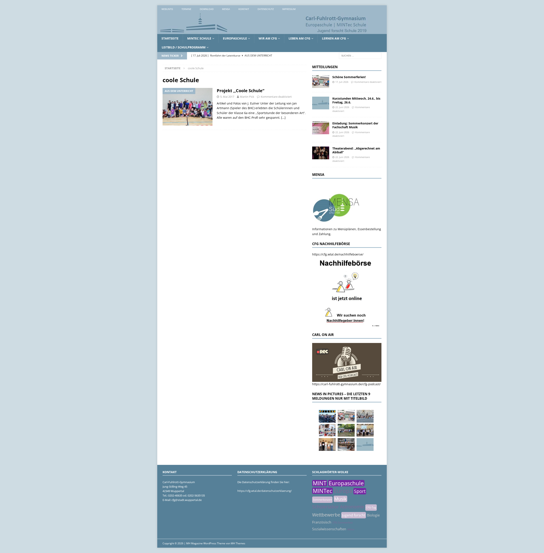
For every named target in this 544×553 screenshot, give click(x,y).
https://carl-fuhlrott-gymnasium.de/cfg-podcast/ (346, 384)
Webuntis (167, 9)
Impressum (289, 9)
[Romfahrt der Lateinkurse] (365, 416)
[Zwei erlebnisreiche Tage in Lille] (346, 430)
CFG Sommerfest (342, 522)
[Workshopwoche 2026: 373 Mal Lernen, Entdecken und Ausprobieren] (327, 430)
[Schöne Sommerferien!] (320, 81)
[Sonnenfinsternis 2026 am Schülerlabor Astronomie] (327, 416)
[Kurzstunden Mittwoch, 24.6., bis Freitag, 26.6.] (320, 103)
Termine (186, 9)
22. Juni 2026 (342, 107)
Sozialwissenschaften (329, 529)
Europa (343, 490)
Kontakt (243, 9)
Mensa (226, 9)
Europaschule (235, 38)
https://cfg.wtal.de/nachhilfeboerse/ (337, 254)
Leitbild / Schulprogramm (183, 47)
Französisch (321, 522)
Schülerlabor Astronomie (338, 506)
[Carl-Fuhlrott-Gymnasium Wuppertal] (263, 32)
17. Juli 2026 (341, 81)
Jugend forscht (353, 515)
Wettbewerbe (326, 514)
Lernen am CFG (334, 38)
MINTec (322, 491)
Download (207, 9)
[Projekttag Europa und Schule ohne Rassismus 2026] (346, 444)
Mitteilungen (325, 67)
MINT (319, 483)
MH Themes (238, 543)
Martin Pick (247, 97)
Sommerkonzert (322, 499)
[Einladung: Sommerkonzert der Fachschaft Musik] (320, 127)
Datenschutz (266, 9)
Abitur (350, 529)
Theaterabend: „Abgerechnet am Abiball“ (356, 150)
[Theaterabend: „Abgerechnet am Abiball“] (320, 153)
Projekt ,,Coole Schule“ (240, 90)
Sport (360, 491)
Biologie (373, 515)
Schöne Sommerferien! (349, 77)
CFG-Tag (371, 507)
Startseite (170, 38)
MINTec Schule (199, 38)
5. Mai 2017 (227, 97)
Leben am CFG (299, 38)
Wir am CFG (268, 38)
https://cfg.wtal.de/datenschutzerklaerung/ (264, 491)
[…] (283, 118)
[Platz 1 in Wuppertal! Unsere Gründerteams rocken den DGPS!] (327, 444)
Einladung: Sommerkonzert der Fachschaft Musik (355, 125)
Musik (340, 499)
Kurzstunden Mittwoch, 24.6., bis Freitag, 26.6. (356, 100)
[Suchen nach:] (360, 55)
